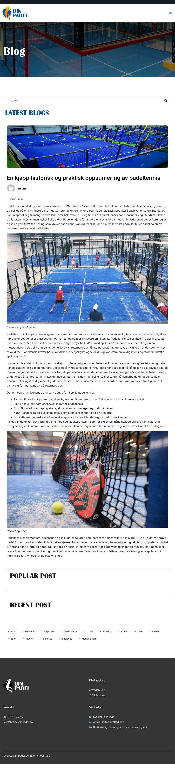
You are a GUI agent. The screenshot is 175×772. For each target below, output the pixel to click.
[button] (170, 13)
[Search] (166, 100)
